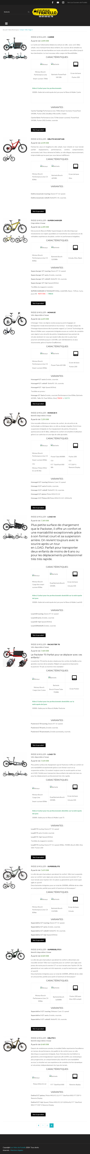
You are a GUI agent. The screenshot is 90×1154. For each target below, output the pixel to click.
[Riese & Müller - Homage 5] (15, 419)
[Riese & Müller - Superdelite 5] (15, 954)
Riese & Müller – (42, 37)
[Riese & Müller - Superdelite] (15, 872)
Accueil (5, 30)
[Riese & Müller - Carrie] (15, 43)
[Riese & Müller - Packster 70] (15, 650)
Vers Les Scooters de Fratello (77, 2)
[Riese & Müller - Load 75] (15, 760)
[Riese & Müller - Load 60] (15, 523)
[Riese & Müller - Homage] (15, 318)
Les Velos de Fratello (18, 1147)
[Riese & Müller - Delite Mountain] (15, 145)
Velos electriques (13, 30)
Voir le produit (38, 130)
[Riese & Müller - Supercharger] (15, 226)
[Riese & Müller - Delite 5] (15, 1044)
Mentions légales (17, 1150)
